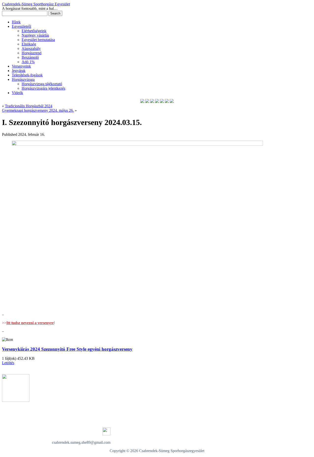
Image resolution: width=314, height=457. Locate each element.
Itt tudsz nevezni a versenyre (30, 323)
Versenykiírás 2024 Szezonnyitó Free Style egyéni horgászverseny (67, 349)
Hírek (16, 22)
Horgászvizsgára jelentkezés (43, 88)
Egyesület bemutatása (38, 40)
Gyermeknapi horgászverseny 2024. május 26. (38, 110)
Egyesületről (21, 26)
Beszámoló (30, 57)
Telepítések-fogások (27, 75)
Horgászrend (31, 53)
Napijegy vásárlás (35, 35)
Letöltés (8, 363)
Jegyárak (19, 71)
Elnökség (29, 44)
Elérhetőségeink (34, 31)
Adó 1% (28, 62)
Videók (17, 93)
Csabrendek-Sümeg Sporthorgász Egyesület (36, 4)
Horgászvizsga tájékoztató (42, 84)
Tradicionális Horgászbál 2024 (28, 106)
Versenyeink (21, 66)
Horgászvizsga (23, 79)
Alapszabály (31, 48)
